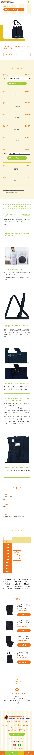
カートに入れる (16, 83)
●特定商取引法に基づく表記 (10, 192)
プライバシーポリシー (19, 739)
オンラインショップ (16, 734)
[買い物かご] (28, 2)
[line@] (19, 745)
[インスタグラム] (14, 745)
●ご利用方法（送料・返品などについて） (13, 190)
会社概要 (11, 739)
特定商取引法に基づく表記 (17, 741)
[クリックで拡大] (17, 29)
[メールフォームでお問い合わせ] (17, 689)
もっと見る (22, 615)
